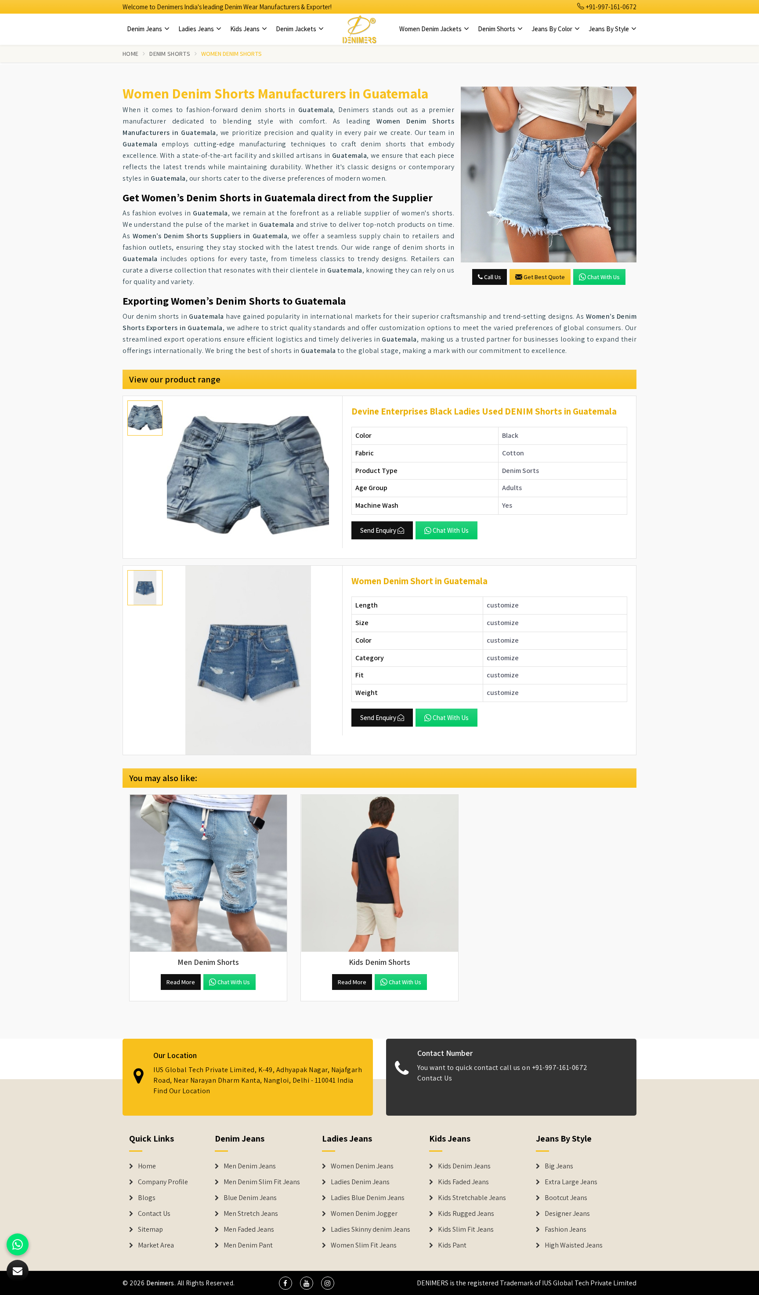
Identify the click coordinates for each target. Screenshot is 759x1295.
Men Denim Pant (248, 1245)
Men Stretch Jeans (251, 1213)
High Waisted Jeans (574, 1245)
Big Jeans (559, 1166)
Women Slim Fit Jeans (364, 1245)
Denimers (160, 1283)
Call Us (492, 277)
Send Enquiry (378, 530)
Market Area (156, 1245)
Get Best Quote (544, 277)
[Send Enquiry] (548, 174)
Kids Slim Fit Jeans (466, 1229)
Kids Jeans (245, 29)
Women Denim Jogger (364, 1213)
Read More (180, 982)
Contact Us (434, 1078)
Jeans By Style (609, 29)
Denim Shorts (497, 29)
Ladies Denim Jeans (360, 1182)
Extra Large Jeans (571, 1182)
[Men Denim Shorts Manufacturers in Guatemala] (208, 873)
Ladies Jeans (196, 29)
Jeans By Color (552, 29)
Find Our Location (181, 1091)
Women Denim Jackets (431, 29)
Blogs (146, 1197)
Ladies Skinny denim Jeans (370, 1229)
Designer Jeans (567, 1213)
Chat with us (603, 277)
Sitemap (150, 1229)
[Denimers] (359, 29)
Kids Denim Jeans (464, 1166)
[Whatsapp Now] (18, 1244)
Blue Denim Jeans (250, 1197)
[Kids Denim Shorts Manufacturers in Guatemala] (379, 873)
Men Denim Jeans (250, 1166)
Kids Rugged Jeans (466, 1213)
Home (130, 54)
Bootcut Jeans (566, 1197)
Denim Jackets (297, 29)
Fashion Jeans (565, 1229)
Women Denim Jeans (362, 1166)
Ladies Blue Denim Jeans (368, 1197)
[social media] (285, 1283)
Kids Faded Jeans (463, 1182)
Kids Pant (452, 1245)
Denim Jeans (145, 29)
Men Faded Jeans (249, 1229)
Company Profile (163, 1182)
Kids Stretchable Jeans (472, 1197)
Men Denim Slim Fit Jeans (262, 1182)
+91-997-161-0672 (610, 7)
